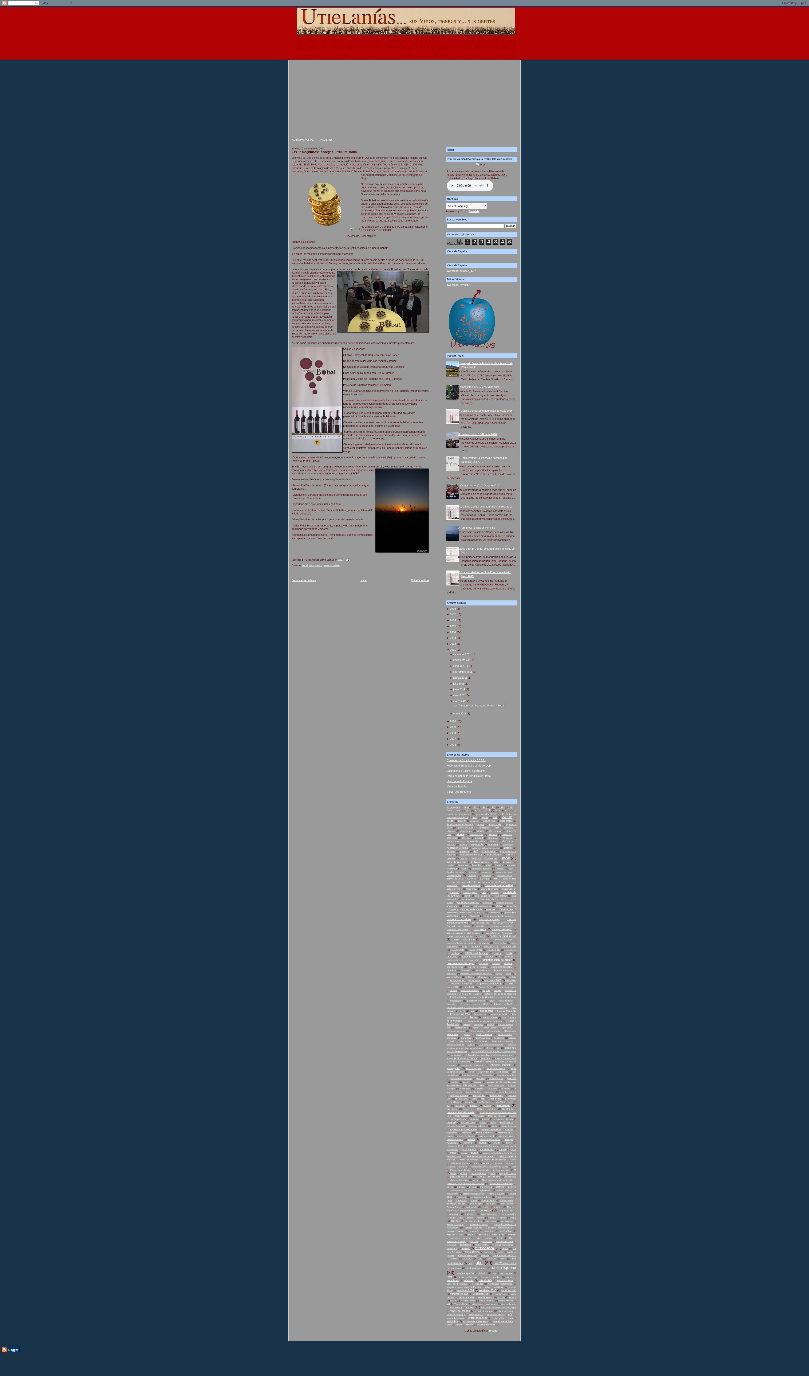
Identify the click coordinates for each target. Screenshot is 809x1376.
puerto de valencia (456, 1204)
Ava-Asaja (464, 851)
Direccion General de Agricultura (476, 973)
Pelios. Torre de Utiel (460, 1170)
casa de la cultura (471, 885)
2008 (453, 733)
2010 (453, 721)
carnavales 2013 (455, 879)
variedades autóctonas (500, 1283)
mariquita (474, 1119)
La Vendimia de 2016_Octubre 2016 (478, 485)
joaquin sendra (485, 1072)
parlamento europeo (460, 1163)
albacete (451, 831)
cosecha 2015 (457, 950)
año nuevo (507, 841)
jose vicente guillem (506, 1075)
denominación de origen (497, 960)
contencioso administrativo (460, 936)
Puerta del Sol (488, 1200)
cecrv (503, 899)
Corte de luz (500, 943)
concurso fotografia (489, 919)
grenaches (466, 1038)
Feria (472, 1011)
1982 (475, 807)
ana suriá (493, 838)
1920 (466, 807)
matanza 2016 (468, 1122)
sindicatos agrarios (460, 1238)
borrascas (508, 862)
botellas (450, 865)
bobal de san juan (456, 862)
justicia (477, 1082)
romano (480, 1217)
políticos (461, 1187)
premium (512, 1187)
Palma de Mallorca (468, 1160)
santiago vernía (455, 1224)
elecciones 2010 (492, 980)
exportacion (456, 1000)
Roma (470, 1217)
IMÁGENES (326, 139)
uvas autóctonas (468, 1277)
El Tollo (513, 977)
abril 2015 (507, 817)
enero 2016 (452, 987)
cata (484, 892)
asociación (508, 844)
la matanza (464, 1088)
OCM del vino (487, 1149)
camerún (473, 872)
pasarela (498, 1163)
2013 (453, 637)
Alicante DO (476, 834)
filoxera (466, 1024)
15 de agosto (453, 807)
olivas (513, 1149)
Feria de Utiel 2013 (506, 1011)
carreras (471, 878)
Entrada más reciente (304, 580)
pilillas (453, 1173)
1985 (493, 807)
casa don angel (454, 889)
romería (492, 1217)
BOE (496, 862)
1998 (449, 810)
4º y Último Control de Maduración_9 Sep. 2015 (485, 506)
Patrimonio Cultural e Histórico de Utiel (489, 1166)
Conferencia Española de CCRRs (466, 760)
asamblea (493, 844)
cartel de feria (510, 879)
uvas (449, 1276)
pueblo (474, 1200)
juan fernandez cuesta (461, 1078)
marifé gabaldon (458, 1119)
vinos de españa (484, 1311)
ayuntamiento (489, 851)
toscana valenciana (467, 1255)
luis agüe (469, 1102)
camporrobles (454, 875)
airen (496, 828)
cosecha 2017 (493, 950)
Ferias (473, 1017)
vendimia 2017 (508, 1290)
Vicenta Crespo (468, 1300)
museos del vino (455, 1139)
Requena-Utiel (506, 1211)
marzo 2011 (460, 701)
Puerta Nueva (506, 1200)
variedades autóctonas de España (464, 1287)
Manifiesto (479, 1116)
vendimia (498, 1287)
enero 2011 (459, 713)
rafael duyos (507, 1204)
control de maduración (503, 936)
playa (475, 1180)
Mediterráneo (506, 1122)
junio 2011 (459, 689)
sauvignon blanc (479, 1224)
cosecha (475, 946)
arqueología (477, 844)
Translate (474, 211)
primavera (485, 1190)
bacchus (451, 858)
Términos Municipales (502, 1245)
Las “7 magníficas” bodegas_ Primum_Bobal (325, 152)
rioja (461, 1217)
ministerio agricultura (491, 1129)
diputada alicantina (503, 970)
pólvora (472, 1187)
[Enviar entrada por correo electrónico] (347, 559)
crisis (509, 953)
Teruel (505, 1248)
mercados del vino (478, 1126)
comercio (490, 909)
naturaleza (452, 1142)
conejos (480, 926)
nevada (496, 1143)
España (486, 990)
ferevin (462, 1011)
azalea (509, 855)
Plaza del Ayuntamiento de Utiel (497, 1180)
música (471, 1139)
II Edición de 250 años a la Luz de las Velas (493, 1051)
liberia (474, 1099)
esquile (497, 990)
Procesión (461, 1197)
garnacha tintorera (456, 1031)
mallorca (493, 1109)
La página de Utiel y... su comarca (466, 770)
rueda (513, 1217)
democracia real (455, 960)
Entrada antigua (420, 580)
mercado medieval (456, 1126)
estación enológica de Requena (500, 994)
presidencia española (462, 1190)
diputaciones (482, 970)
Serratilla (483, 1234)
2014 (453, 632)
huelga (471, 1044)
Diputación (466, 970)
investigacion (453, 1068)
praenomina (486, 1187)
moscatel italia (505, 1133)
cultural (489, 956)
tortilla (500, 1252)
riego (452, 1217)
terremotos (452, 1248)
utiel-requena (315, 565)
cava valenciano (488, 899)
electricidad (510, 980)
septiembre (506, 1231)
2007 (453, 738)
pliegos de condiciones (501, 1183)
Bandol (463, 858)
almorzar (466, 838)
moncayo (466, 1133)
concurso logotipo (480, 923)
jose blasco (502, 1072)
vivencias (452, 1321)
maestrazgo (452, 1109)
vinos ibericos (476, 1314)
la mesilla (479, 1088)
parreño (486, 1163)
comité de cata (506, 909)
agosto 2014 (495, 824)
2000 (467, 810)
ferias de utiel (490, 1017)
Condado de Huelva (458, 926)
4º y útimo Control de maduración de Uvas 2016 (485, 410)
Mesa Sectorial (509, 1126)
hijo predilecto (466, 1041)
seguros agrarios (473, 1228)
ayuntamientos (493, 854)
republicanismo (467, 1211)
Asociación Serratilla (457, 848)
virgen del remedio (478, 1318)
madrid (473, 1105)
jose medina (488, 1075)
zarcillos (469, 1325)
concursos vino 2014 (503, 923)
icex (499, 1048)
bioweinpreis (491, 858)
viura (510, 1318)
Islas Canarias (473, 1068)
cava (467, 895)
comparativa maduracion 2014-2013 (465, 913)
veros (453, 1300)
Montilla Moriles (484, 1132)
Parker (513, 1160)
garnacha (507, 1027)
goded (467, 1034)
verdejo (512, 1297)
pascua (509, 1163)
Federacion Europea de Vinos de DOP (469, 765)
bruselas (476, 865)
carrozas (484, 878)
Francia (490, 1024)
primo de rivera (496, 1193)
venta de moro (499, 1294)
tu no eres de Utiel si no (504, 1255)
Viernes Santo (461, 1304)
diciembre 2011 (462, 654)
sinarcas (512, 1235)
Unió (503, 1259)
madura (487, 1105)
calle (511, 868)
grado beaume (484, 1034)
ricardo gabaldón (508, 1214)
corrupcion (484, 943)
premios (500, 1186)
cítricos (465, 906)
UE (480, 1259)
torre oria (488, 1252)
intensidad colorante (473, 1065)
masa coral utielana (503, 1119)
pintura (463, 1173)
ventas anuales (466, 1297)
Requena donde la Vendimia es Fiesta (469, 776)
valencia (468, 1280)
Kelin (482, 1085)
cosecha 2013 (491, 946)
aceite (450, 821)
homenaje (483, 1041)
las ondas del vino (507, 1092)
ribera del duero (488, 1214)
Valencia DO (485, 1280)
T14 (511, 1238)
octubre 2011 (460, 666)
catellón (495, 892)
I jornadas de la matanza (491, 1044)
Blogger (493, 1330)
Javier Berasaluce (496, 1068)
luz (448, 1105)
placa (492, 1173)
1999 (458, 810)
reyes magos (453, 1214)
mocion (509, 1129)
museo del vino (505, 1136)
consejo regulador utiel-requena (463, 933)
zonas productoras (486, 1325)
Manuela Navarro (496, 1116)
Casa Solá (471, 889)
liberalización (461, 1099)
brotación (463, 865)
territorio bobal (484, 1248)
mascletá (451, 1122)
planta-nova (510, 1177)
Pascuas (451, 1166)
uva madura (506, 1273)
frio (448, 1028)
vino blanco (491, 1304)
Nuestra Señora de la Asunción (482, 1146)
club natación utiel (482, 906)
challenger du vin (504, 902)
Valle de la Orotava (457, 1284)
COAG (499, 906)
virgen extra (498, 1318)
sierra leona (498, 1235)
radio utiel (491, 1204)
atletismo (508, 848)
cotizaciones (510, 950)
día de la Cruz (455, 967)
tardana (474, 1241)
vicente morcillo (505, 1300)
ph (515, 1170)
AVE (476, 851)
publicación (461, 1200)
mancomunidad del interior (461, 1112)
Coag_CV (511, 906)
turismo (467, 1258)
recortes (498, 1207)
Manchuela (507, 1109)
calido (465, 868)
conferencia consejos (501, 926)
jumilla (454, 1082)
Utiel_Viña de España (459, 781)
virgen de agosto (455, 1318)
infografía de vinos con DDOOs (462, 1058)
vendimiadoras (480, 1294)
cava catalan (500, 896)
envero (453, 990)
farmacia (451, 1004)
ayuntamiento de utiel (470, 854)
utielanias (482, 1273)
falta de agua (506, 1001)
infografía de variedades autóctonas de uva (489, 1055)
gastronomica (476, 1031)
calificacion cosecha (481, 868)
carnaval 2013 (504, 875)
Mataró (483, 1122)
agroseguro (484, 828)
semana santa (455, 1231)
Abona (485, 817)
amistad (479, 838)
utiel (479, 1262)
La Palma (492, 1088)
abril (495, 817)
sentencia (489, 1231)
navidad (482, 1142)
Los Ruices (455, 1102)
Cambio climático (455, 872)
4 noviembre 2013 (486, 814)
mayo (493, 1122)
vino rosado (456, 1307)
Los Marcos (510, 1099)
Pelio (514, 1166)
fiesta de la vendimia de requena (484, 1021)
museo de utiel (486, 1136)
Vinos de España (456, 786)
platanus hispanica (459, 1180)
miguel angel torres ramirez (463, 1129)
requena (485, 1210)
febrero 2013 (481, 1004)
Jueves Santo (496, 1078)
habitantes (499, 1038)
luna (511, 1102)
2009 (453, 727)
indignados (456, 1055)
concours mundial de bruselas (498, 916)
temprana (451, 1245)
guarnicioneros (482, 1038)
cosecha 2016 (475, 950)
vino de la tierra (508, 1304)
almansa (493, 834)
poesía (450, 1187)
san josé (455, 1221)
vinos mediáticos (495, 1314)
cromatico (452, 956)
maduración (503, 1105)
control (481, 936)
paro (476, 1163)
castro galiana (470, 892)
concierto (474, 916)
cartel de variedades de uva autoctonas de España (478, 882)
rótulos (503, 1217)
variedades (477, 1284)
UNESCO (491, 1259)
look (483, 1099)
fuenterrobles (461, 1028)
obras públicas (469, 1149)
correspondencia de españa (461, 943)
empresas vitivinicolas (489, 983)
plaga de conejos (507, 1173)
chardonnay (452, 906)
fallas (492, 1000)
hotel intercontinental (502, 1041)
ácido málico (506, 821)
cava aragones (482, 896)
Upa (470, 1263)
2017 (453, 614)
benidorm (476, 858)
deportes (483, 963)
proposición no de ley (481, 1197)
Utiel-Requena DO (465, 1273)
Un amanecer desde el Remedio (476, 527)
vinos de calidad (332, 565)
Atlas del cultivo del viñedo (485, 848)
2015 (453, 626)
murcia (450, 1136)
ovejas (464, 1153)
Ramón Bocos (454, 1207)
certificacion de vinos (468, 902)
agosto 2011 (460, 677)
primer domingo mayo (474, 1193)
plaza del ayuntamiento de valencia (465, 1183)
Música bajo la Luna (490, 1139)
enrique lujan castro (506, 987)
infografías (486, 1058)
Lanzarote (490, 1092)
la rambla (505, 1088)
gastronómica (494, 1031)
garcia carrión (490, 1028)
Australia (451, 851)
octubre (502, 1149)
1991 (501, 807)
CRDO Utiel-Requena (476, 953)
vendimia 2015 (487, 1290)
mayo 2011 (459, 695)
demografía (472, 960)
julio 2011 (458, 683)
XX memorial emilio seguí (475, 1321)
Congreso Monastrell (457, 929)
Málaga (480, 1109)
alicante (460, 834)
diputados (452, 973)
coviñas (455, 953)
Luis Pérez (500, 1102)
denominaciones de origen (460, 963)
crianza (497, 953)
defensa (509, 957)
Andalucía (508, 838)
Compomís (494, 913)
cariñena (472, 875)
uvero (509, 1277)
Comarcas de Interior (472, 909)
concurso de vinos (459, 919)
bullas (488, 865)
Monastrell (452, 1133)
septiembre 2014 (455, 1235)
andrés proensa (455, 841)
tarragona (487, 1241)
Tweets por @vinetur (458, 284)
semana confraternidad (500, 1228)
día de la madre (477, 967)
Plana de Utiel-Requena (488, 1177)
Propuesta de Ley (504, 1197)
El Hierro (469, 977)
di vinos (508, 963)
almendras (452, 838)
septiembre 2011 (462, 671)
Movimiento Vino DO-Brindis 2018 (477, 434)
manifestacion (462, 1115)
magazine (468, 1109)
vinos (469, 1307)
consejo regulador (502, 929)
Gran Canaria (505, 1034)
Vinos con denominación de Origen (498, 1307)
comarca (454, 909)
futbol (475, 1028)
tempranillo (465, 1244)
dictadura (451, 970)
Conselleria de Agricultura (499, 933)
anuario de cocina (476, 841)
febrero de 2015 (503, 1004)
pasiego (463, 1166)
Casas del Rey (509, 889)
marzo (485, 1119)
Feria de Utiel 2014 (460, 1014)
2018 (453, 608)
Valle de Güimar (505, 1280)
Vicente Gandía (487, 1300)
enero (510, 984)
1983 (484, 807)
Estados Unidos (458, 997)
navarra (468, 1142)
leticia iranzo (479, 1095)
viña (510, 1314)
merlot (494, 1126)
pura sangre (476, 1204)
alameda (508, 828)
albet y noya (495, 831)
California (500, 868)
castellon (454, 892)
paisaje (474, 1153)
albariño (480, 831)
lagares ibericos (473, 1092)
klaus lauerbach (496, 1085)
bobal (305, 565)
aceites (461, 821)
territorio (466, 1248)
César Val (487, 902)
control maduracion (462, 939)
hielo (452, 1041)
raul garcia (471, 1207)
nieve (509, 1142)
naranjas (509, 1139)
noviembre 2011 (462, 660)
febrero (464, 1004)
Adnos (480, 824)
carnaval (486, 875)
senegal (474, 1231)
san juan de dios (473, 1221)
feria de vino (480, 1014)
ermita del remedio (470, 990)
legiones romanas (459, 1095)
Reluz (510, 1207)
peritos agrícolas (501, 1170)
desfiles (496, 963)
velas (487, 1287)
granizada (452, 1038)
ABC (475, 817)
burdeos (499, 865)
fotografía (478, 1024)
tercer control (481, 1245)
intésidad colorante (500, 1065)
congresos (480, 929)
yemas (459, 1325)
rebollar (485, 1207)
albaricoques (466, 831)
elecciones (474, 980)
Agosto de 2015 (465, 828)
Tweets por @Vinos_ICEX (461, 271)
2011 (453, 649)
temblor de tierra (504, 1241)
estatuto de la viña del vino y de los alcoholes (493, 997)
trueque (485, 1255)
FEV (504, 1017)
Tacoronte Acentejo (456, 1241)
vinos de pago (505, 1311)
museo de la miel (465, 1136)
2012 (453, 643)
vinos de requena (456, 1314)
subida (488, 1238)
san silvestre (507, 1221)
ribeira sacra (471, 1214)
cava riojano (468, 899)
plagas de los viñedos (461, 1177)
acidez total (489, 821)
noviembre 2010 (455, 1146)
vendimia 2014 (465, 1290)
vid (448, 1304)
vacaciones (453, 1280)
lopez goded (495, 1099)
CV (499, 957)
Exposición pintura (476, 1001)
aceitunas (474, 821)
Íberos (490, 1048)
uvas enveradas (491, 1277)
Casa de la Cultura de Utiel (499, 885)
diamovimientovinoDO (501, 967)
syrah (500, 1238)
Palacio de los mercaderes (480, 1156)
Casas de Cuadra (489, 889)
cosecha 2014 (509, 946)
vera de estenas (486, 1297)
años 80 (451, 844)
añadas (493, 841)
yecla (449, 1325)
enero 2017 (468, 987)
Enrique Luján (486, 987)
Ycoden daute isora (503, 1321)
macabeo (460, 1105)
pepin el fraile (482, 1170)
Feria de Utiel (486, 1011)
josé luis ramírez (470, 1075)
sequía (471, 1235)
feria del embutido (499, 1014)
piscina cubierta (478, 1173)
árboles (463, 844)
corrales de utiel (503, 939)
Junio (465, 1082)
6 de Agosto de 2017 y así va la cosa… (480, 386)
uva (494, 1273)
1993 (510, 807)
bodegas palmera (480, 862)
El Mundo (482, 977)
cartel (496, 879)
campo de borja (504, 872)
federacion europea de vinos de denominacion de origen (477, 1007)
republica (451, 1211)
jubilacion (480, 1078)
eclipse (499, 973)
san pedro (491, 1221)
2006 (453, 744)
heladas (512, 1038)
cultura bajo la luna (471, 957)
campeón (486, 872)
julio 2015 (511, 1078)
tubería (454, 1259)
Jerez (471, 1072)
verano (501, 1297)
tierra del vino (472, 1252)
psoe (449, 1200)
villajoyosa (477, 1304)
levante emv (496, 1095)
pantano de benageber (494, 1160)
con (464, 916)
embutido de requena (461, 984)
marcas (512, 1116)
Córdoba (485, 939)
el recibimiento (498, 977)
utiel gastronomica (476, 1268)
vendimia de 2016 (459, 1294)
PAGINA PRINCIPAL (302, 139)
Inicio (363, 580)
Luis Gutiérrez (484, 1102)
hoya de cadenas (455, 1044)
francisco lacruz (505, 1024)
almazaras (507, 834)
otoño (453, 1153)
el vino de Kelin (457, 980)
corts (464, 946)
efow (508, 973)
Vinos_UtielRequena (459, 791)
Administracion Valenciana (460, 824)
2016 (453, 620)
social (477, 1238)
